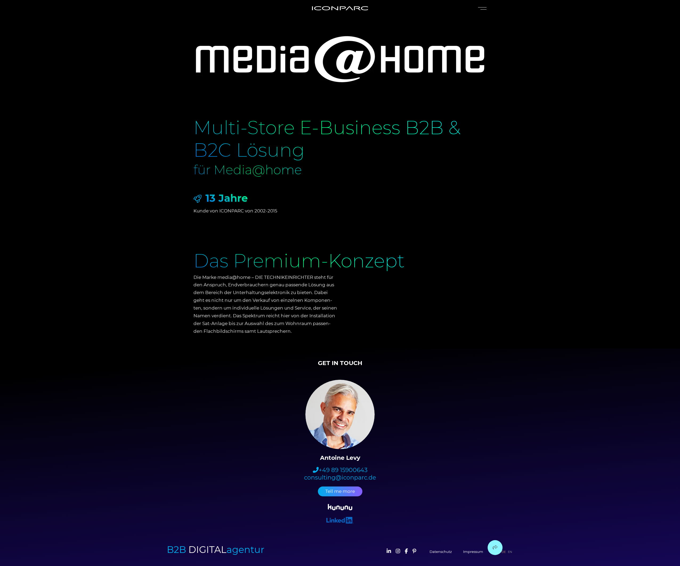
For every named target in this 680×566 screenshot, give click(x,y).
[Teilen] (495, 547)
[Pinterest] (414, 551)
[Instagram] (398, 551)
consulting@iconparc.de (340, 477)
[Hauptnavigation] (481, 8)
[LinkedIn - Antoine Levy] (340, 521)
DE (503, 552)
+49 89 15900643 (343, 470)
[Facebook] (406, 551)
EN (510, 552)
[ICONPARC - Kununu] (340, 508)
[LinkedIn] (389, 551)
